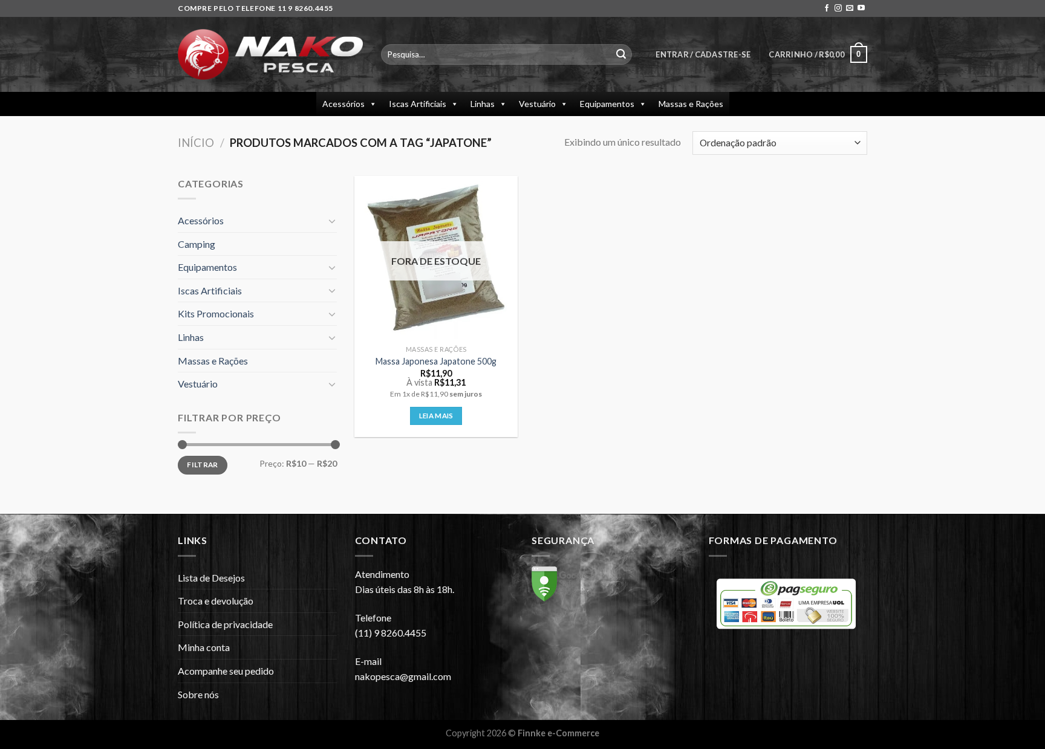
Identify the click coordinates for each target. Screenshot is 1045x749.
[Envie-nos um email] (849, 8)
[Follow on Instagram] (838, 8)
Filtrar (202, 464)
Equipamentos (607, 104)
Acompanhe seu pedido (226, 670)
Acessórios (343, 104)
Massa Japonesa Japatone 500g (436, 361)
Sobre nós (198, 694)
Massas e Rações (691, 104)
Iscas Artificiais (417, 104)
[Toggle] (332, 220)
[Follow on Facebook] (826, 8)
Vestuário (537, 104)
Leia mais (436, 416)
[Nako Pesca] (270, 54)
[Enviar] (621, 54)
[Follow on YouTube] (861, 8)
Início (196, 142)
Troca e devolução (215, 600)
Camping (196, 244)
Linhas (482, 104)
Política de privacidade (225, 624)
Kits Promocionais (216, 313)
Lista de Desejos (211, 577)
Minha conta (204, 647)
